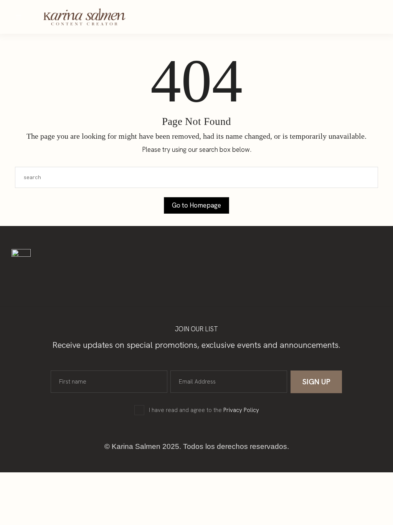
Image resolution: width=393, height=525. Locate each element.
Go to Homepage (196, 205)
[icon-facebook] (287, 17)
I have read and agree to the (204, 410)
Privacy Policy (241, 410)
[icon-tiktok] (301, 17)
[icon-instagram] (272, 17)
